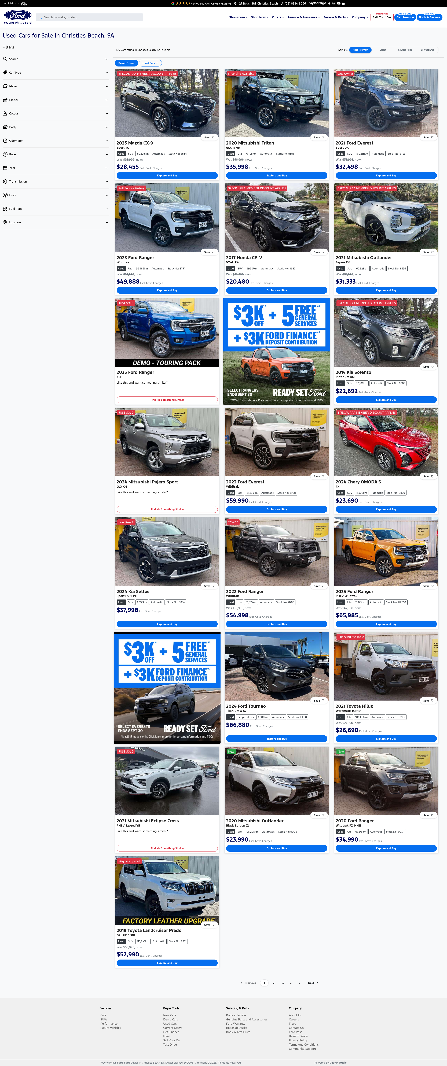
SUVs (103, 1019)
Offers (276, 17)
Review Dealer (298, 1036)
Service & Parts (335, 17)
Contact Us (296, 1028)
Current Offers (172, 1028)
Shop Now (258, 17)
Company (359, 17)
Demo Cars (170, 1019)
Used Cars (170, 1024)
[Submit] (40, 17)
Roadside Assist (236, 1028)
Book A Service (429, 17)
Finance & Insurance (302, 17)
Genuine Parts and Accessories (246, 1019)
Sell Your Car (382, 17)
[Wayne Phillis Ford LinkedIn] (344, 3)
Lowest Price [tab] (405, 50)
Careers (294, 1019)
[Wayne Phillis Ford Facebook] (330, 3)
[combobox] (89, 17)
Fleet (166, 1036)
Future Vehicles (110, 1028)
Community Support (302, 1049)
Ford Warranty (235, 1024)
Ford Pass (295, 1032)
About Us (295, 1015)
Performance (109, 1024)
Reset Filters (126, 63)
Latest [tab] (383, 50)
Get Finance (405, 17)
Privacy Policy (298, 1040)
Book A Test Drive (238, 1032)
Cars (103, 1015)
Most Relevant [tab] (360, 50)
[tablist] (394, 50)
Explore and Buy (167, 175)
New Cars (169, 1015)
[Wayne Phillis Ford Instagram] (334, 3)
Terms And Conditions (304, 1044)
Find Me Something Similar (167, 399)
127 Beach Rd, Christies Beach (258, 3)
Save (207, 137)
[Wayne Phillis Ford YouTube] (339, 3)
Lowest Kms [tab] (427, 50)
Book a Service (236, 1015)
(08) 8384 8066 (295, 3)
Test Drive (170, 1044)
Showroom (237, 17)
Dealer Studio (338, 1062)
